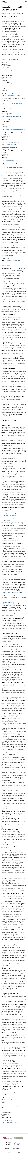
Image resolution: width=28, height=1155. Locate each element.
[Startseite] (4, 2)
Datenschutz (10, 1152)
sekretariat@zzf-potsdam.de (12, 142)
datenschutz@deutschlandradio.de (13, 103)
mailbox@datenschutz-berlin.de (12, 1122)
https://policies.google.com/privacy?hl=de (13, 592)
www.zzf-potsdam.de (12, 144)
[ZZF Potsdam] (9, 1143)
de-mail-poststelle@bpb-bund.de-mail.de (15, 69)
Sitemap (19, 1152)
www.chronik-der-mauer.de (15, 20)
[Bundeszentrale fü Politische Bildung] (8, 1138)
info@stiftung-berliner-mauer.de (12, 114)
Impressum (16, 1148)
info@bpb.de (8, 67)
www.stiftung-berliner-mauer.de (15, 116)
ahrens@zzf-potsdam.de (11, 160)
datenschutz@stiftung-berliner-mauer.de (15, 129)
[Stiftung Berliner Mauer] (17, 1143)
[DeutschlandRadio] (19, 1138)
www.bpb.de (10, 70)
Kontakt (7, 1148)
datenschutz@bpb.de (10, 83)
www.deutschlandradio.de (13, 95)
